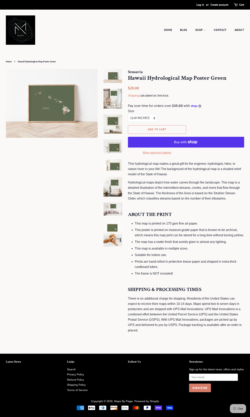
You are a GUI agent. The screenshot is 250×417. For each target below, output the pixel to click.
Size (131, 111)
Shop (199, 30)
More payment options (157, 152)
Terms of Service (77, 390)
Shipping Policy (76, 384)
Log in (200, 4)
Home (168, 30)
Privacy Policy (75, 374)
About (239, 30)
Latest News (13, 362)
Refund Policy (75, 379)
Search (71, 369)
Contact (220, 30)
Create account (219, 4)
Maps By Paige (123, 401)
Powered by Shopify (146, 401)
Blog (184, 30)
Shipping (133, 95)
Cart (241, 4)
